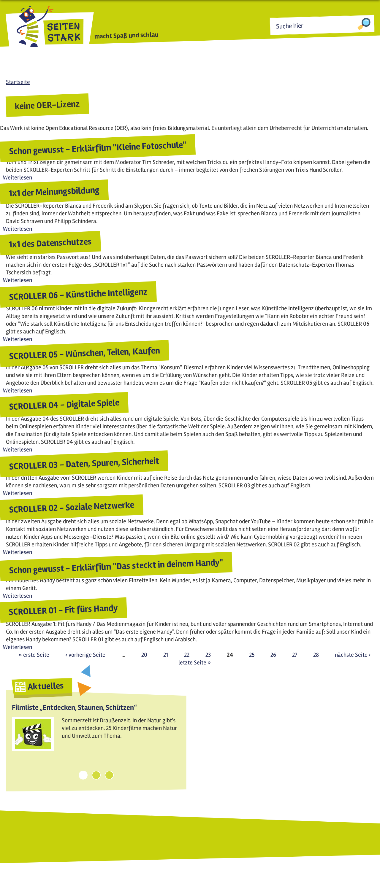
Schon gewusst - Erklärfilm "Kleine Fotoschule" (98, 148)
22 (186, 655)
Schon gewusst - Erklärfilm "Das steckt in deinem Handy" (116, 566)
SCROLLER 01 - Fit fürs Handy (63, 610)
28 (316, 655)
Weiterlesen (17, 177)
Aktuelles (46, 686)
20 (144, 655)
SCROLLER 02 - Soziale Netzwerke (71, 507)
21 (165, 655)
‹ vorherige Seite (85, 655)
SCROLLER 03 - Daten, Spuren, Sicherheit (84, 463)
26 (273, 655)
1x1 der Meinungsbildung (54, 192)
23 (208, 655)
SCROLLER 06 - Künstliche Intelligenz (78, 294)
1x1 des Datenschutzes (50, 243)
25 (251, 655)
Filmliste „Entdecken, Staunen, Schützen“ (74, 707)
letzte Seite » (194, 662)
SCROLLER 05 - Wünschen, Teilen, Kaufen (84, 353)
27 (294, 655)
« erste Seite (34, 655)
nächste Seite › (352, 655)
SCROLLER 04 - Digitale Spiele (64, 404)
